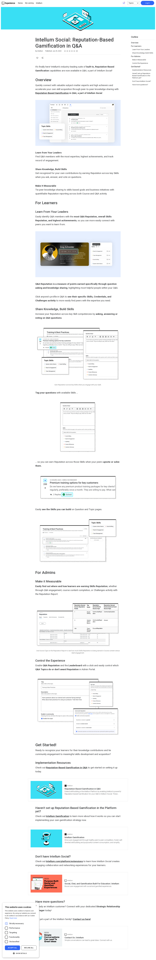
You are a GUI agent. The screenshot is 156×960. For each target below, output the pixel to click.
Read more (13, 918)
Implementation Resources (141, 70)
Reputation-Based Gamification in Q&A (66, 767)
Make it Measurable (139, 60)
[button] (21, 953)
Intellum (39, 3)
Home (20, 3)
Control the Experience (140, 63)
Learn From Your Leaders (141, 49)
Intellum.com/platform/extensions (64, 861)
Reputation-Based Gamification (52, 93)
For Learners (136, 46)
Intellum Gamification (57, 816)
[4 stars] (72, 51)
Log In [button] (147, 3)
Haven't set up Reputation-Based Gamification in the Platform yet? (141, 75)
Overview (134, 43)
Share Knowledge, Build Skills (142, 53)
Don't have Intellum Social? (141, 81)
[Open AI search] (124, 3)
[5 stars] (74, 51)
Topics (131, 3)
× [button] (36, 905)
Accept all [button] (12, 948)
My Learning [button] (29, 3)
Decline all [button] (29, 948)
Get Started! (135, 67)
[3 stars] (69, 51)
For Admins (135, 56)
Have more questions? (140, 85)
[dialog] (20, 930)
